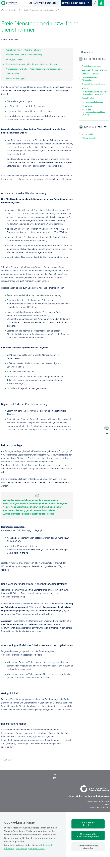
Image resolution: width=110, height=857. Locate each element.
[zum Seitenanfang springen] (107, 434)
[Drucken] (107, 427)
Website (4, 10)
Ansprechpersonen (45, 3)
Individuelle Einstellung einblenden (88, 846)
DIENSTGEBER (78, 3)
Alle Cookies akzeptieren (88, 823)
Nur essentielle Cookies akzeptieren (88, 835)
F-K (19, 10)
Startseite (12, 10)
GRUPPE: (66, 3)
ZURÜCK (8, 760)
